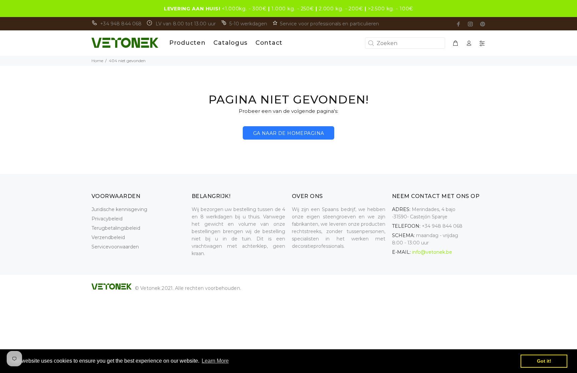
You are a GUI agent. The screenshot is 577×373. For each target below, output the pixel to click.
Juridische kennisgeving (119, 209)
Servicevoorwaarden (115, 247)
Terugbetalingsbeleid (115, 228)
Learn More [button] (215, 361)
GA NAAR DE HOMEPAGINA (288, 133)
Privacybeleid (107, 219)
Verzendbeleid (108, 237)
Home (97, 60)
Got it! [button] (544, 361)
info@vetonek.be (432, 252)
